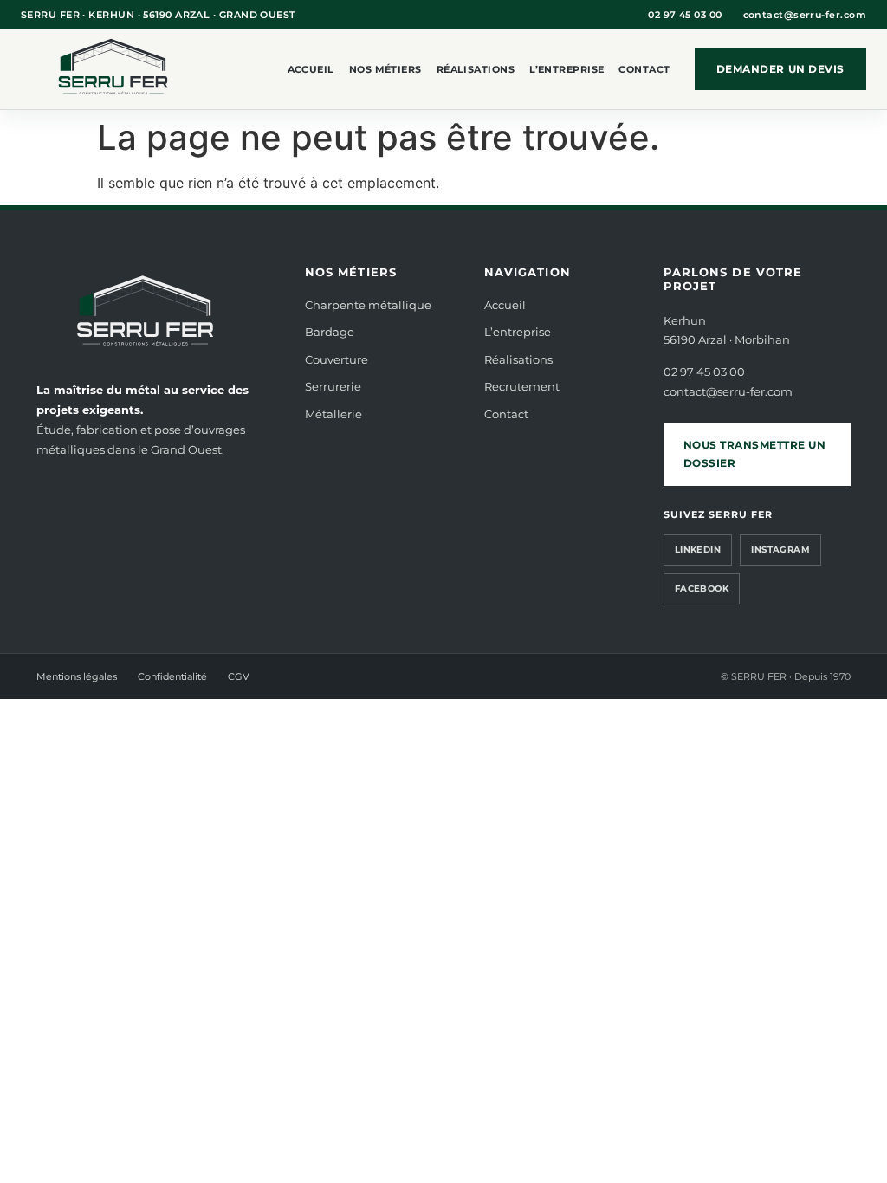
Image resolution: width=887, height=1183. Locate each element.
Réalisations (476, 69)
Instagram (780, 549)
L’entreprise (566, 69)
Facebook (702, 588)
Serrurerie (333, 386)
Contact (644, 69)
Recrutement (522, 386)
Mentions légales (76, 676)
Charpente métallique (368, 305)
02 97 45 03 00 (685, 15)
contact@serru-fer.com (804, 15)
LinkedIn (698, 549)
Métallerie (333, 414)
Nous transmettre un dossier (754, 454)
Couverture (336, 359)
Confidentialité (172, 676)
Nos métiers (385, 69)
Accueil (311, 69)
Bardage (329, 332)
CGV (238, 676)
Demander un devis (780, 68)
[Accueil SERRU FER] (116, 69)
